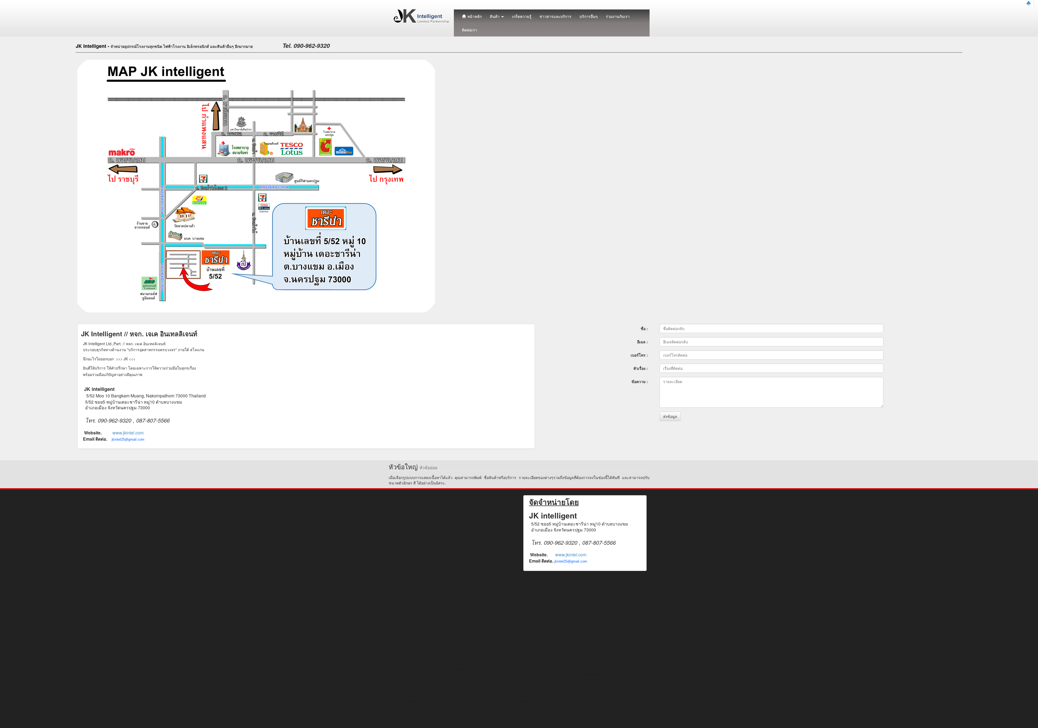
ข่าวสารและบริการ (555, 16)
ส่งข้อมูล (670, 416)
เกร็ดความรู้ (521, 16)
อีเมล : (642, 341)
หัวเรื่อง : (640, 368)
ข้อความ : (639, 381)
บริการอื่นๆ (589, 16)
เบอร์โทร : (639, 355)
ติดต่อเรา (469, 29)
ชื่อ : (644, 328)
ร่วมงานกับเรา (618, 16)
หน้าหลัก (474, 16)
